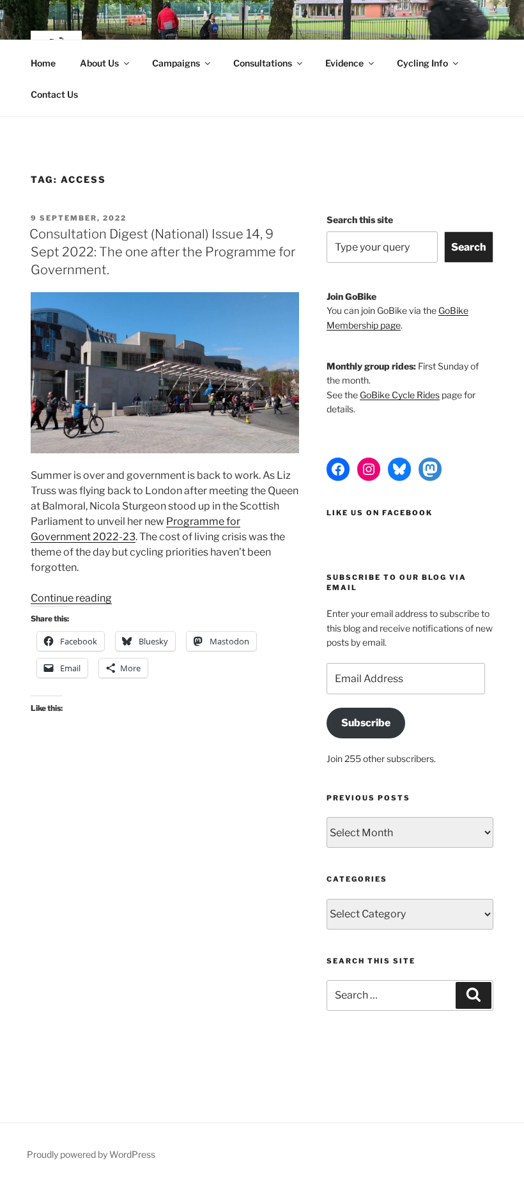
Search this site (360, 219)
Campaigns (176, 63)
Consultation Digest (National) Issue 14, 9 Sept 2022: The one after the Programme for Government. (162, 251)
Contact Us (54, 94)
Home (43, 63)
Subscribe (365, 723)
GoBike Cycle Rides (400, 394)
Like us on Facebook (380, 512)
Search (468, 247)
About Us (99, 63)
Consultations (262, 63)
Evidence (344, 63)
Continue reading (71, 598)
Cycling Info (422, 63)
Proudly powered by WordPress (91, 1154)
